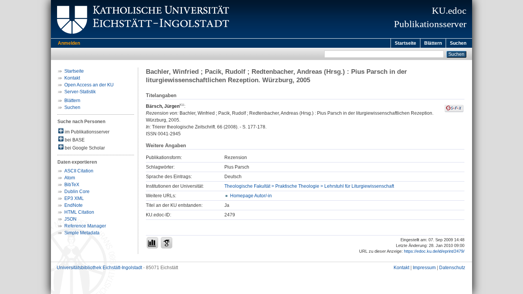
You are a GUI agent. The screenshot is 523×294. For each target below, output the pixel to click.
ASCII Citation (78, 171)
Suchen (458, 43)
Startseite (405, 43)
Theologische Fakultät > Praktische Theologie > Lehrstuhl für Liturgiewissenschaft (309, 186)
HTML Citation (79, 212)
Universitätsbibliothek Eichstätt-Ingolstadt (99, 267)
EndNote (73, 205)
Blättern (433, 43)
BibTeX (71, 184)
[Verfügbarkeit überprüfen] (454, 111)
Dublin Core (77, 191)
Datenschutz (452, 267)
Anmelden (69, 43)
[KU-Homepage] (142, 36)
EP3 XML (74, 198)
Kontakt (72, 78)
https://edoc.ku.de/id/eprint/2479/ (434, 251)
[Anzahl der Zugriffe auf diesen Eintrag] (152, 243)
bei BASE (74, 140)
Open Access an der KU (89, 85)
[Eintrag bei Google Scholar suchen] (166, 243)
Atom (69, 177)
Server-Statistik (80, 91)
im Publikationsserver (87, 132)
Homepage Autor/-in (251, 195)
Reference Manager (85, 226)
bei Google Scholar (84, 148)
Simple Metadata (82, 233)
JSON (70, 219)
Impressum (424, 267)
